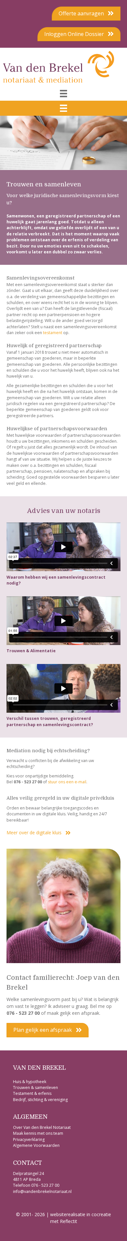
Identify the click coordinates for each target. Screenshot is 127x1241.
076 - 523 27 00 (45, 1185)
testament (52, 332)
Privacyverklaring (29, 1139)
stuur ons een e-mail (67, 782)
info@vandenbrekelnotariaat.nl (42, 1191)
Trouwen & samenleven (35, 1087)
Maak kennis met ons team (38, 1133)
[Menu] (63, 93)
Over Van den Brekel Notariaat (42, 1127)
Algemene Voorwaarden (36, 1145)
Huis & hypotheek (30, 1081)
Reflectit (68, 1221)
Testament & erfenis (32, 1093)
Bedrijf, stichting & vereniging (40, 1099)
